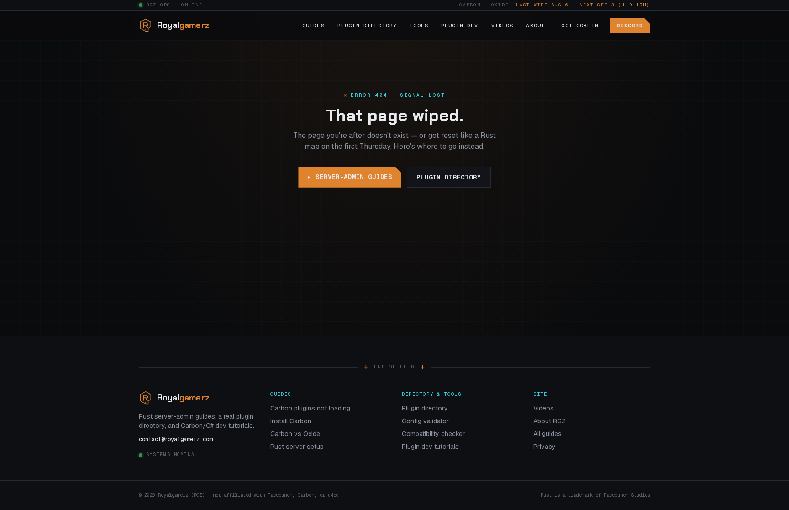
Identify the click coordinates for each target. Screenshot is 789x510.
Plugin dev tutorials (430, 446)
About (535, 25)
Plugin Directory (367, 25)
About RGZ (549, 421)
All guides (547, 434)
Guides (313, 25)
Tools (419, 25)
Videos (502, 25)
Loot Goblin (578, 25)
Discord (630, 25)
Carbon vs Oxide (295, 434)
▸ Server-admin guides (349, 177)
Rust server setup (297, 446)
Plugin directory (448, 177)
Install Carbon (290, 421)
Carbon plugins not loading (310, 408)
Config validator (425, 421)
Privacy (544, 446)
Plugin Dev (460, 25)
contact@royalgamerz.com (175, 439)
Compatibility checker (433, 434)
